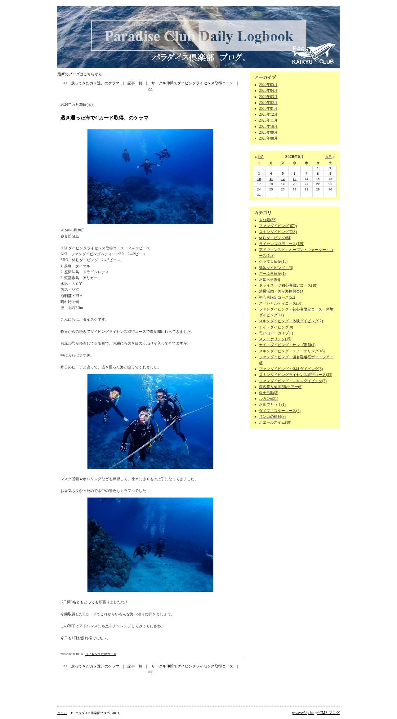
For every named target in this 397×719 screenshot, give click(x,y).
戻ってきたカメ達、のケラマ (95, 83)
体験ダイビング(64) (275, 238)
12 (283, 179)
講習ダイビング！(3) (276, 268)
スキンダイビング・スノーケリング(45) (292, 351)
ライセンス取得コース (100, 654)
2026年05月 (268, 85)
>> (150, 89)
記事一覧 (134, 83)
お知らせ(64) (269, 279)
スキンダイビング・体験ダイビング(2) (291, 321)
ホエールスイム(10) (275, 422)
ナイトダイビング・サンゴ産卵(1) (287, 345)
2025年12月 (268, 114)
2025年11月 (268, 120)
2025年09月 (268, 132)
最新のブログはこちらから (79, 74)
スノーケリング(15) (275, 339)
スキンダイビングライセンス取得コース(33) (295, 375)
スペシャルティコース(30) (280, 303)
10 (259, 179)
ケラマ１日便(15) (273, 261)
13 (295, 179)
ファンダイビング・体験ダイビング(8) (291, 369)
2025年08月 (268, 138)
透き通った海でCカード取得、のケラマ (104, 117)
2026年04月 (268, 90)
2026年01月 (268, 108)
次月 (328, 157)
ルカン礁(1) (268, 398)
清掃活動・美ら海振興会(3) (281, 291)
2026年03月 (268, 97)
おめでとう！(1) (272, 404)
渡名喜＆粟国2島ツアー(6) (280, 387)
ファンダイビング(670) (278, 226)
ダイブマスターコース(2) (280, 411)
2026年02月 (268, 102)
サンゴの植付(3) (272, 416)
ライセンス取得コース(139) (281, 244)
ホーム (62, 713)
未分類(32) (267, 220)
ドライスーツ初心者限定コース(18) (288, 285)
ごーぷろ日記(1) (272, 273)
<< (65, 83)
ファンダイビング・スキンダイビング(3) (293, 381)
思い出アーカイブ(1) (276, 333)
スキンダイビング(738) (278, 232)
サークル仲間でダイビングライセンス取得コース (191, 83)
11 (271, 179)
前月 (261, 157)
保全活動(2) (268, 393)
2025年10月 (268, 126)
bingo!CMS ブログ (316, 713)
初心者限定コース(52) (277, 297)
